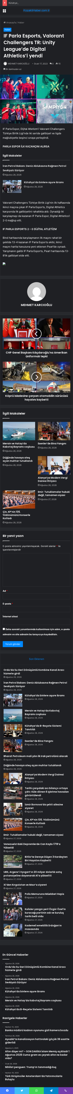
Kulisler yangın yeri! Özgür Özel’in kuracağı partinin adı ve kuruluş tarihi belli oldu (45, 912)
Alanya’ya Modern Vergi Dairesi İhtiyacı (53, 479)
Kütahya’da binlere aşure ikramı (25, 3)
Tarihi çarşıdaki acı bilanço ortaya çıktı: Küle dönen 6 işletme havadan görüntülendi (47, 791)
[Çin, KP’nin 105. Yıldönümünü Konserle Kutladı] (19, 499)
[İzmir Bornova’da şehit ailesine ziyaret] (13, 809)
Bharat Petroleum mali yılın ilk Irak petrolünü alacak (36, 756)
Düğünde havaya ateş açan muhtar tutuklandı (18, 459)
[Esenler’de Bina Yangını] (54, 431)
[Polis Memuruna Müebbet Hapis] (13, 898)
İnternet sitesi (10, 616)
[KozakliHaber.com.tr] (36, 10)
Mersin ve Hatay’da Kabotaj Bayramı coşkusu (19, 445)
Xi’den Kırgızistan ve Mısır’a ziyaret (25, 884)
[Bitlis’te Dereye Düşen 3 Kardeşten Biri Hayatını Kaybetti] (13, 861)
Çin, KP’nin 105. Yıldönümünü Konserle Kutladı (16, 515)
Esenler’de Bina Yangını (52, 443)
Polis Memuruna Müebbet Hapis (44, 894)
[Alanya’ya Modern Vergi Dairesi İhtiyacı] (54, 465)
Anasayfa (11, 22)
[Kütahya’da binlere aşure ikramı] (12, 186)
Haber (21, 22)
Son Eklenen (36, 659)
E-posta (8, 603)
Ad (5, 591)
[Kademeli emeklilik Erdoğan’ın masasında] (13, 930)
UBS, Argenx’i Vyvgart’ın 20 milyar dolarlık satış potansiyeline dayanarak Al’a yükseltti (33, 873)
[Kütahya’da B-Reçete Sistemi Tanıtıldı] (13, 730)
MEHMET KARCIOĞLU (18, 63)
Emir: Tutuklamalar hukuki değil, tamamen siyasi (54, 493)
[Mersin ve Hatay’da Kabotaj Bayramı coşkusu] (19, 431)
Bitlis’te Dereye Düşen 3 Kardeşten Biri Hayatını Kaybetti (46, 858)
